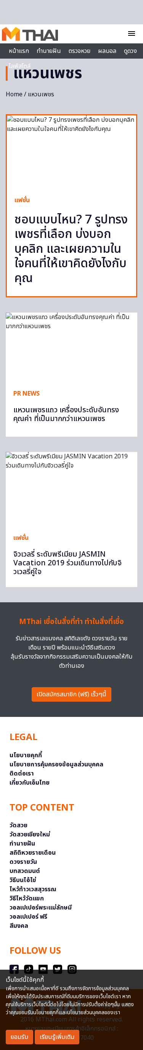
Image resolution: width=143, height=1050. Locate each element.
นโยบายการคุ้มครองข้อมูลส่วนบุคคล (56, 764)
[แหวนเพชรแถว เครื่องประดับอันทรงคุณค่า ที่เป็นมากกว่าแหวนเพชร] (71, 347)
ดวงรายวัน (23, 861)
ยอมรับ (19, 1037)
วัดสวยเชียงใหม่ (30, 834)
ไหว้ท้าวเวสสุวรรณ (33, 889)
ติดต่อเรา (22, 773)
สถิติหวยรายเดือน (33, 852)
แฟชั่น (22, 200)
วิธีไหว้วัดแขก (27, 898)
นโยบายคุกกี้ (26, 755)
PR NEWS (26, 393)
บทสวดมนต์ (25, 871)
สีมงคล (19, 925)
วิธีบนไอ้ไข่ (23, 880)
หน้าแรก (19, 51)
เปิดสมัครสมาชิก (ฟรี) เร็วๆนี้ (71, 694)
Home (14, 94)
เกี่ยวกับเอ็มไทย (30, 782)
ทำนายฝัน (49, 51)
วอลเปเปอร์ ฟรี (28, 916)
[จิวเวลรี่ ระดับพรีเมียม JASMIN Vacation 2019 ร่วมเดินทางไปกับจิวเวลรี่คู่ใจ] (71, 489)
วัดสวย (18, 825)
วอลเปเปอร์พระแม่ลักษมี (41, 907)
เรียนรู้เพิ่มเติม (57, 1037)
